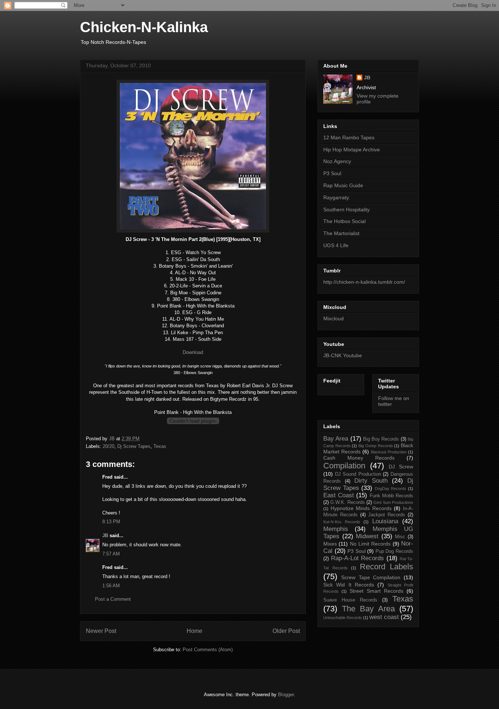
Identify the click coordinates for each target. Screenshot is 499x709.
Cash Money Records (359, 458)
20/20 (108, 446)
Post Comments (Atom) (208, 649)
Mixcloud (333, 318)
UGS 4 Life (335, 245)
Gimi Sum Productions (393, 502)
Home (194, 631)
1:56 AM (111, 585)
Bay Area (335, 438)
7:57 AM (111, 554)
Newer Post (101, 631)
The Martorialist (341, 233)
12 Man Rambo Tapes (348, 137)
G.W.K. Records (347, 502)
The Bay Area (368, 608)
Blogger (286, 694)
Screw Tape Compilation (371, 577)
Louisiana (385, 521)
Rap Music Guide (343, 185)
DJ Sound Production (358, 474)
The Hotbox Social (344, 221)
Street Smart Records (376, 591)
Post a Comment (113, 599)
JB (105, 535)
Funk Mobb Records (391, 495)
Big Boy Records (381, 439)
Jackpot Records (386, 514)
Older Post (286, 631)
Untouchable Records (342, 617)
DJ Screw (401, 466)
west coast (384, 617)
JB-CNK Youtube (342, 355)
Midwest (367, 536)
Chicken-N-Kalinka (144, 27)
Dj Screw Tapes (134, 446)
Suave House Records (350, 600)
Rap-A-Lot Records (357, 558)
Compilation (344, 465)
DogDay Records (391, 488)
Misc (400, 536)
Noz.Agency (337, 161)
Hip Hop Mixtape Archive (351, 149)
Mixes (330, 544)
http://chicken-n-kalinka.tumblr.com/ (364, 282)
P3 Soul (332, 173)
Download (193, 352)
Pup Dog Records (394, 551)
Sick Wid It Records (348, 585)
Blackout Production (389, 452)
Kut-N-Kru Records (341, 522)
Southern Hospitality (346, 209)
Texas (159, 446)
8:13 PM (111, 521)
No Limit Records (370, 544)
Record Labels (387, 566)
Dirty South (371, 480)
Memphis (335, 528)
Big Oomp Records (375, 446)
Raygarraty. (336, 197)
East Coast (338, 495)
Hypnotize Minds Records (361, 508)
